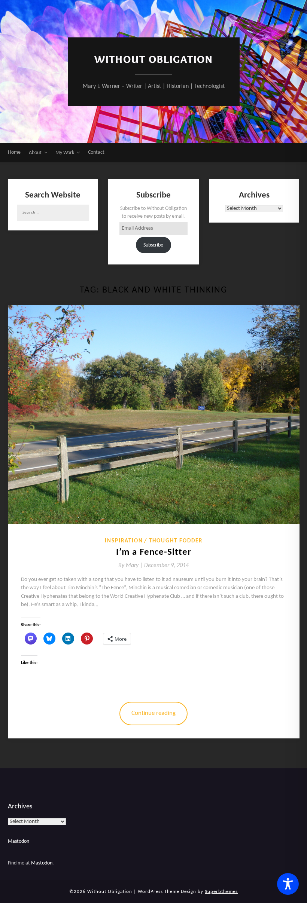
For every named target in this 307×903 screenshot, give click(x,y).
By (131, 566)
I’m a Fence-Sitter (153, 552)
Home (14, 152)
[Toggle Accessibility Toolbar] (288, 884)
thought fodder (176, 541)
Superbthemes (221, 891)
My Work (64, 153)
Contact (96, 152)
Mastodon (18, 841)
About (35, 153)
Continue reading (153, 713)
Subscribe (153, 245)
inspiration (124, 541)
